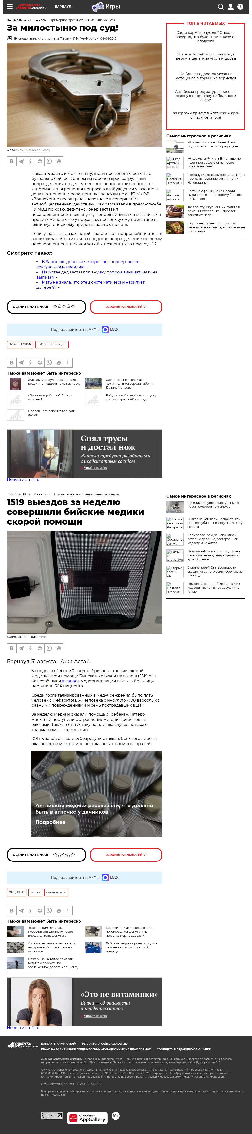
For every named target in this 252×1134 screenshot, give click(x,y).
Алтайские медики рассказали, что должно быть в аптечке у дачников (94, 809)
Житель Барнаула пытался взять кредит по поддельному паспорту (54, 381)
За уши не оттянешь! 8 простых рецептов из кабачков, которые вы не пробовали (216, 227)
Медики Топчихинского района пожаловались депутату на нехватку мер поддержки (130, 931)
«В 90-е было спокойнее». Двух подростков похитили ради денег (213, 144)
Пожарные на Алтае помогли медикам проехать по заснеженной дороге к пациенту (53, 963)
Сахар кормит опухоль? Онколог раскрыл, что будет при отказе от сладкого (205, 37)
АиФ (42, 637)
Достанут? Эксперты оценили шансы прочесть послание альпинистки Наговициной (216, 178)
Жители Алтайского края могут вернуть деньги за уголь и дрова (206, 56)
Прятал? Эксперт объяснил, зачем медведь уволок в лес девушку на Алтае (214, 587)
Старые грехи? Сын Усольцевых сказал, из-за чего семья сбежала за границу (215, 571)
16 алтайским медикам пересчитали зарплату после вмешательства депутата (50, 931)
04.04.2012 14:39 (19, 20)
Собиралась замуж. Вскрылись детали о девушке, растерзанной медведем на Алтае (213, 539)
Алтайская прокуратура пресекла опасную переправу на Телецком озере (205, 96)
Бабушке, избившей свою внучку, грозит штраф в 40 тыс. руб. (131, 397)
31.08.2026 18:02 (18, 494)
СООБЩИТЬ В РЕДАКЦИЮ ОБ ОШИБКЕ (184, 1049)
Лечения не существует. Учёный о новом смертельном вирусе (213, 504)
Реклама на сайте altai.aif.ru (105, 1043)
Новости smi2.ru (23, 479)
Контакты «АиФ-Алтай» (59, 1043)
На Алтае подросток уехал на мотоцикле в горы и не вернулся (205, 76)
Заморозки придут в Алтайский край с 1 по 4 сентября (206, 115)
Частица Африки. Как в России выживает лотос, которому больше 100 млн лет (215, 195)
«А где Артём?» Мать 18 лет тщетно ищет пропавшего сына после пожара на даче (214, 162)
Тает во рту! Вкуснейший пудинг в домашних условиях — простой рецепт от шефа (214, 211)
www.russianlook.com (33, 150)
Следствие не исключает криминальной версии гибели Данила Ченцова (129, 383)
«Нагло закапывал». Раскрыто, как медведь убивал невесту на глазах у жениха (215, 523)
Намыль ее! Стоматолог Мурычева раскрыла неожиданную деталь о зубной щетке (214, 555)
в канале (71, 681)
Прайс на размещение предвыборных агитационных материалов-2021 (96, 1049)
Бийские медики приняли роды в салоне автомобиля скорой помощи (131, 947)
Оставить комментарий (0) (126, 306)
